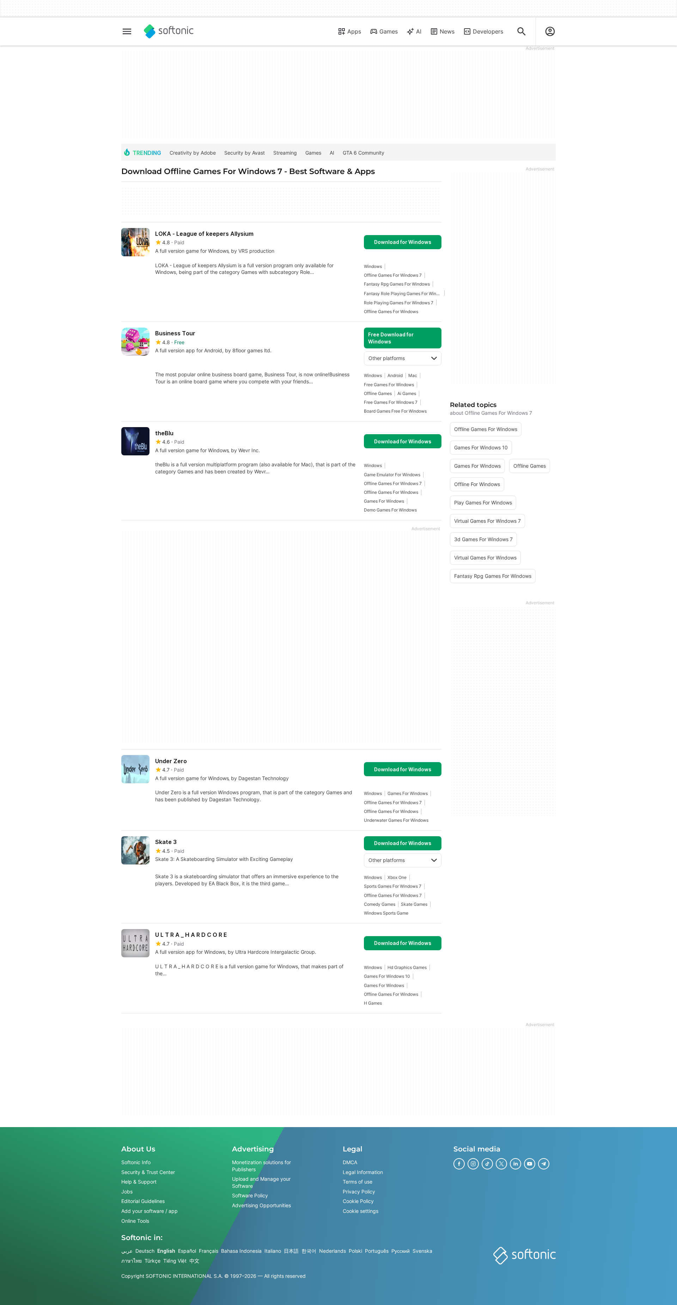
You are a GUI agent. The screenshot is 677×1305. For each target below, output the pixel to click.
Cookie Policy (358, 1201)
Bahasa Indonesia (241, 1251)
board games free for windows (395, 411)
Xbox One (397, 877)
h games (373, 1003)
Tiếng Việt (175, 1261)
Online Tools (135, 1221)
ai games (406, 393)
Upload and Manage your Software (261, 1182)
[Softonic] (169, 31)
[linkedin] (515, 1163)
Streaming (285, 153)
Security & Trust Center (148, 1172)
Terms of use (357, 1182)
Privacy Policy (359, 1192)
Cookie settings (360, 1211)
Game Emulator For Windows (392, 474)
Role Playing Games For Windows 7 (398, 302)
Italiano (272, 1251)
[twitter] (501, 1163)
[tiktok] (487, 1163)
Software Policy (250, 1195)
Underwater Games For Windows (396, 820)
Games (388, 31)
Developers (488, 31)
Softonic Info (136, 1162)
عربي (127, 1251)
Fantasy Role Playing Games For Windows (402, 293)
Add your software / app (149, 1211)
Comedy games (379, 904)
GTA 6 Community (363, 153)
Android (395, 375)
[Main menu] (127, 31)
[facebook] (459, 1163)
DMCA (350, 1162)
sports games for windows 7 (392, 886)
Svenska (422, 1251)
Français (208, 1251)
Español (187, 1251)
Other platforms (386, 358)
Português (377, 1251)
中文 (194, 1261)
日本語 (291, 1251)
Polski (355, 1251)
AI (418, 31)
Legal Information (363, 1172)
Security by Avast (244, 153)
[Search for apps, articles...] (521, 31)
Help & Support (139, 1182)
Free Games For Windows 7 (390, 402)
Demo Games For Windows (390, 510)
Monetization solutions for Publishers (261, 1165)
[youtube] (529, 1163)
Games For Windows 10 (387, 976)
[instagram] (473, 1163)
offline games (378, 393)
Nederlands (332, 1251)
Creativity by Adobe (193, 153)
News (447, 31)
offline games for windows (391, 311)
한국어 (308, 1251)
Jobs (127, 1192)
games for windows (384, 501)
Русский (400, 1251)
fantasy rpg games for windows (397, 284)
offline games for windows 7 (393, 275)
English (166, 1251)
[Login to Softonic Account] (550, 31)
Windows (373, 266)
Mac (412, 375)
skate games (414, 904)
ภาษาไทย (131, 1261)
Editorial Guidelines (143, 1201)
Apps (354, 31)
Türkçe (152, 1261)
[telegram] (543, 1163)
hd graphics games (407, 967)
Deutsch (144, 1251)
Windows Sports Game (386, 913)
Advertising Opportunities (261, 1205)
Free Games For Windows (389, 384)
